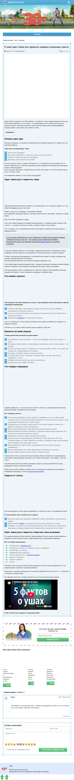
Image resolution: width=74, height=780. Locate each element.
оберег (21, 523)
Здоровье (21, 40)
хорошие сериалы (33, 555)
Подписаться (53, 639)
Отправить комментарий (53, 750)
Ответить (66, 716)
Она (16, 40)
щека (27, 219)
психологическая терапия (35, 471)
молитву (21, 318)
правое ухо (15, 208)
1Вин (10, 766)
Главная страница (8, 40)
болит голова (45, 242)
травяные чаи (26, 546)
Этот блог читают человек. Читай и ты (53, 630)
